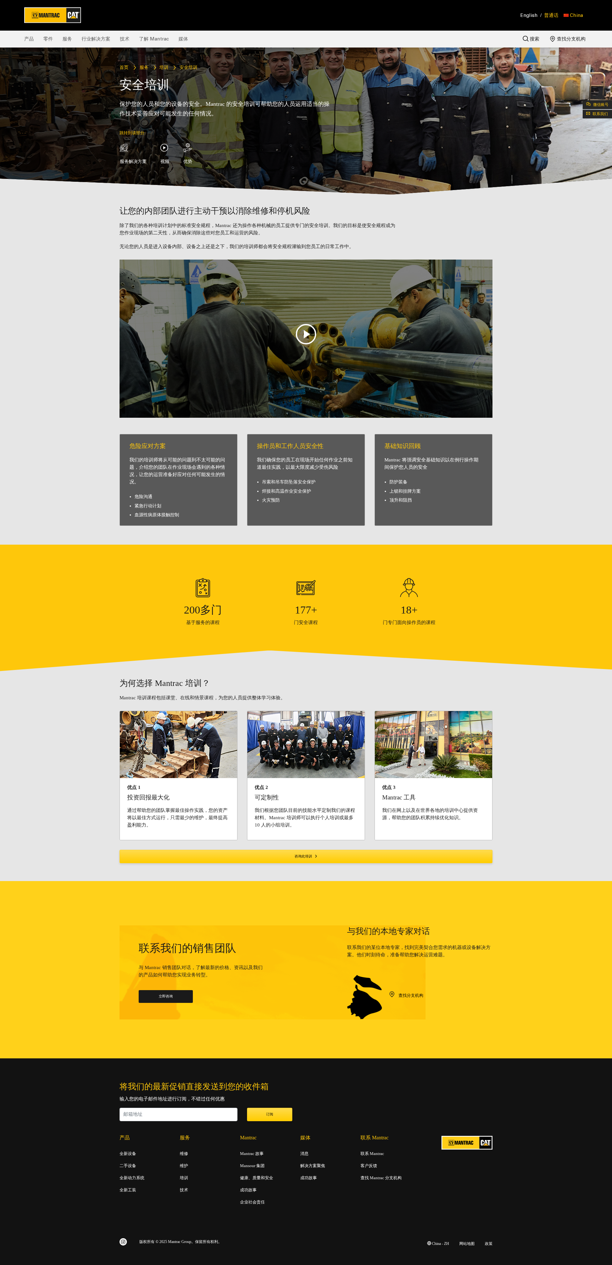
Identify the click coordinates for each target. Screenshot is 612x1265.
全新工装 (128, 1190)
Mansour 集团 (252, 1166)
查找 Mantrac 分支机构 (381, 1178)
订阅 (269, 1114)
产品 (29, 39)
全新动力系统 (132, 1178)
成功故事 (248, 1190)
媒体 (183, 39)
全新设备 (128, 1153)
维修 (184, 1153)
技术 (124, 39)
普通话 (551, 15)
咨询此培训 (304, 856)
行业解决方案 (96, 39)
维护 (184, 1166)
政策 (488, 1244)
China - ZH (440, 1244)
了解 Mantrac (154, 39)
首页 (124, 67)
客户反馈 (369, 1166)
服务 (67, 39)
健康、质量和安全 (256, 1178)
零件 (48, 39)
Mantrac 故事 (252, 1153)
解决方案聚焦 (312, 1166)
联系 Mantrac (372, 1153)
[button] (573, 15)
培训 (163, 67)
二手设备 (128, 1166)
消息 (304, 1153)
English (529, 15)
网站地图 (467, 1244)
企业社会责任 (252, 1202)
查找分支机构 (571, 39)
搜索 (533, 39)
